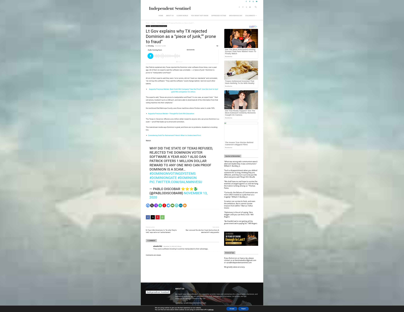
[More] (185, 205)
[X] (253, 1)
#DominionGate (163, 178)
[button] (255, 7)
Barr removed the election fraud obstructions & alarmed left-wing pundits (202, 231)
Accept (232, 309)
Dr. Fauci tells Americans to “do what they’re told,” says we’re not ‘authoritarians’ (161, 231)
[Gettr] (164, 205)
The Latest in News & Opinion (158, 26)
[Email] (172, 205)
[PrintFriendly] (176, 205)
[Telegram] (168, 205)
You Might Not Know (199, 16)
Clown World (182, 16)
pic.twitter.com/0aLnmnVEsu (176, 182)
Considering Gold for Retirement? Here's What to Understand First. (174, 135)
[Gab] (160, 205)
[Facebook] (246, 1)
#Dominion (187, 178)
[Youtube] (256, 1)
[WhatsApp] (162, 217)
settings (210, 310)
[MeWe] (181, 205)
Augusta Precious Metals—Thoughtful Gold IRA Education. (171, 113)
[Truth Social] (156, 205)
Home (161, 16)
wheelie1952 (157, 246)
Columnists (250, 16)
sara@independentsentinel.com (194, 303)
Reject (243, 309)
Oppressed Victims (218, 16)
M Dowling (151, 46)
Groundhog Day (235, 16)
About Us (170, 16)
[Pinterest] (249, 1)
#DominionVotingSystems (173, 174)
